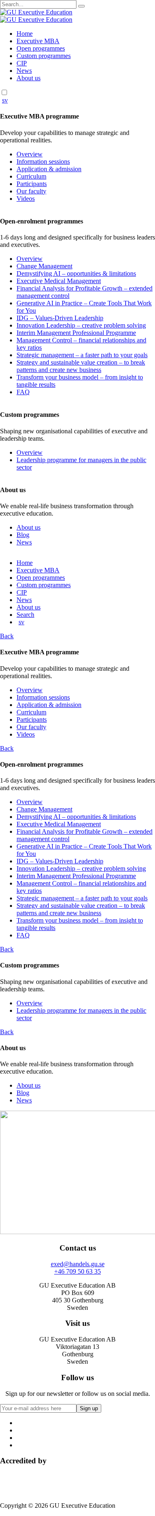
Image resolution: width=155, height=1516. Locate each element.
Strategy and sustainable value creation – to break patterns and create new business (81, 366)
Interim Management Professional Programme (76, 332)
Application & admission (49, 168)
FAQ (23, 391)
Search (25, 614)
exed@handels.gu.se (78, 1263)
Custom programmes (44, 55)
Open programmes (41, 48)
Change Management (44, 266)
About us (29, 77)
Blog (23, 534)
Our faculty (31, 191)
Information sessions (43, 161)
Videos (26, 198)
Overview (30, 154)
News (24, 70)
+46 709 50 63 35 (77, 1271)
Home (25, 33)
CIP (22, 63)
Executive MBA (38, 40)
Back (7, 635)
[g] (81, 6)
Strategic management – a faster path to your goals (82, 354)
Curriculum (31, 176)
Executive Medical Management (59, 280)
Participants (32, 183)
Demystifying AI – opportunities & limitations (76, 273)
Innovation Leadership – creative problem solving (81, 325)
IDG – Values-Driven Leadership (60, 317)
